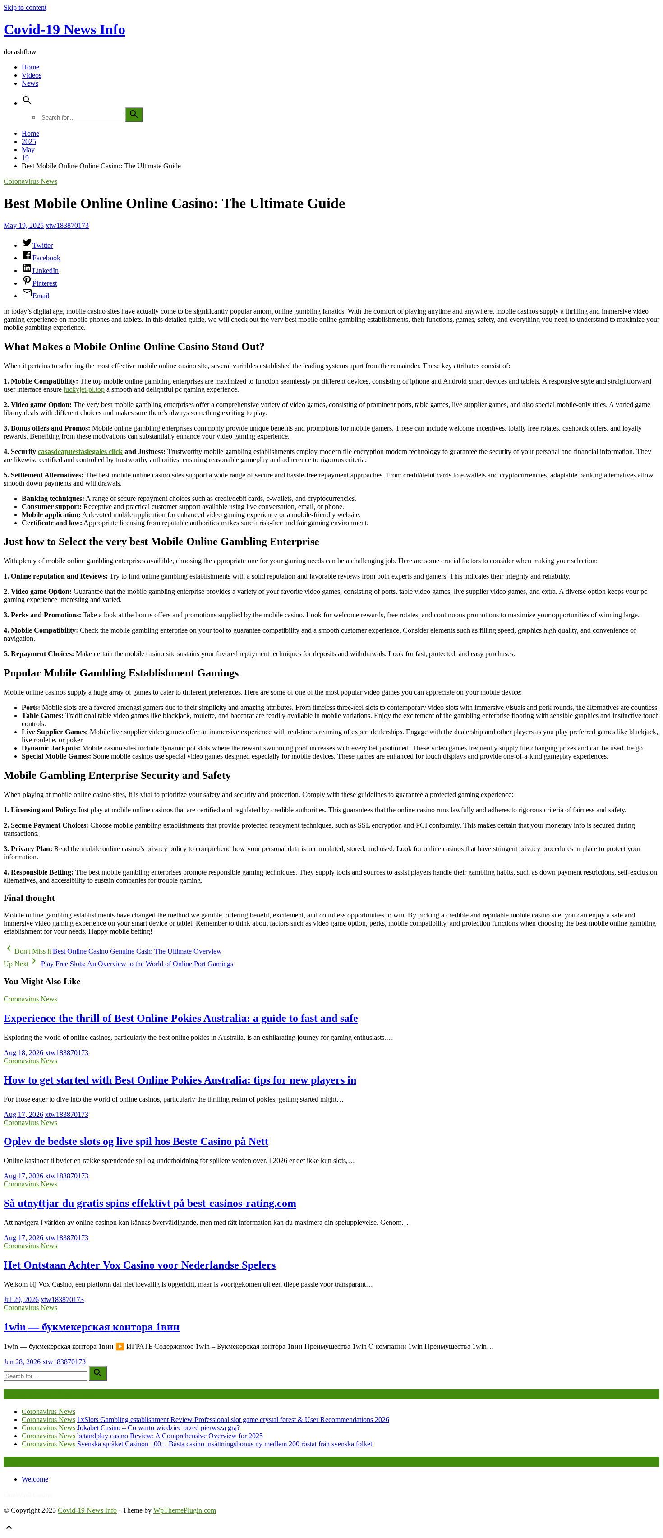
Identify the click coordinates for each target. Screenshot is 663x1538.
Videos (31, 75)
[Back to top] (9, 1530)
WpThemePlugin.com (184, 1510)
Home (30, 67)
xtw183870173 (67, 225)
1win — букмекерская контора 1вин (92, 1327)
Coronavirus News (30, 181)
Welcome (35, 1479)
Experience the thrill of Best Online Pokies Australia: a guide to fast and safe (181, 1018)
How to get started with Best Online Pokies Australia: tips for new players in (180, 1080)
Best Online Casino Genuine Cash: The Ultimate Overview (137, 951)
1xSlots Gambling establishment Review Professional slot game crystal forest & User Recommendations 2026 (233, 1419)
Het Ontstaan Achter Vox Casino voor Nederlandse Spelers (140, 1265)
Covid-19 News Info (64, 29)
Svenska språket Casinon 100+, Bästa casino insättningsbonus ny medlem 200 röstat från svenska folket (224, 1444)
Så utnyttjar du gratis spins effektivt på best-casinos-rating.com (150, 1203)
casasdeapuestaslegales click (80, 451)
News (30, 83)
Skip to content (25, 7)
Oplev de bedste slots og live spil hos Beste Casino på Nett (136, 1141)
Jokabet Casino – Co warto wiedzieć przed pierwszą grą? (158, 1427)
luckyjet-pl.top (84, 389)
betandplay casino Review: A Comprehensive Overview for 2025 (170, 1436)
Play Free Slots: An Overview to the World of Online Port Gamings (137, 964)
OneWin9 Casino (28, 1495)
